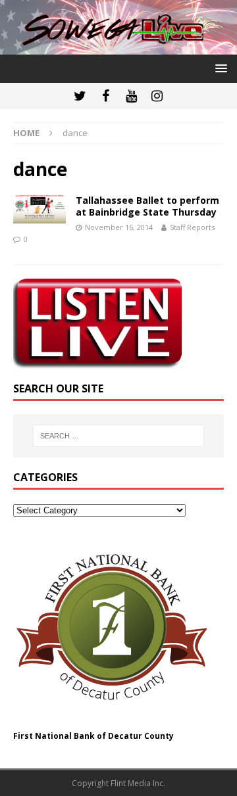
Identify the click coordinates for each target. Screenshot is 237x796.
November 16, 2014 (119, 227)
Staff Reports (192, 227)
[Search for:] (118, 436)
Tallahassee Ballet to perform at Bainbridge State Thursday (147, 206)
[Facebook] (105, 96)
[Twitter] (80, 96)
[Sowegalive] (118, 47)
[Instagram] (157, 96)
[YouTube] (131, 96)
